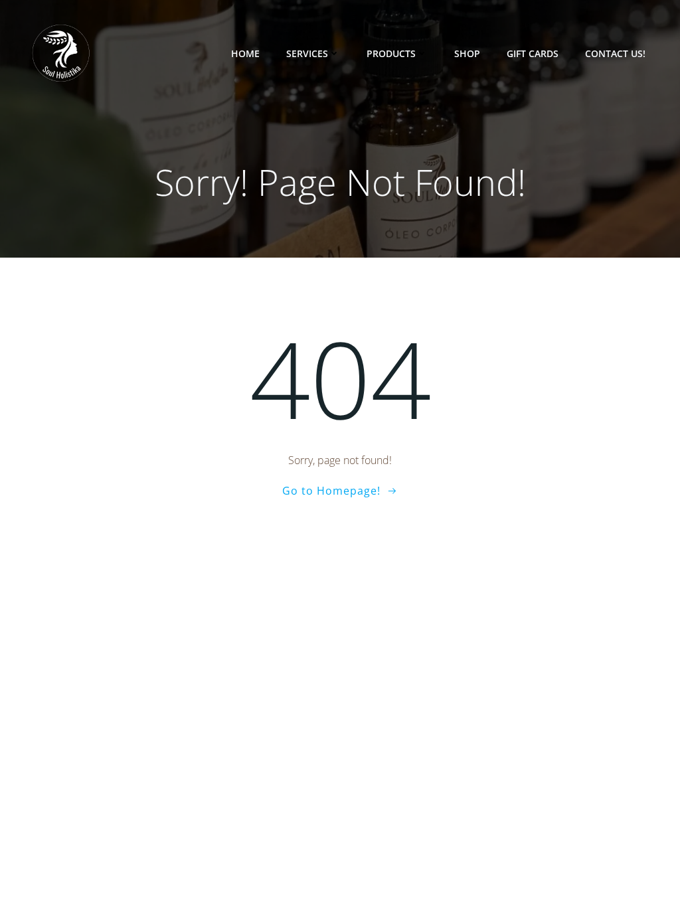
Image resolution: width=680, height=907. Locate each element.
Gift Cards (532, 53)
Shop (467, 53)
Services (307, 53)
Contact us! (615, 53)
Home (245, 53)
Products (391, 53)
